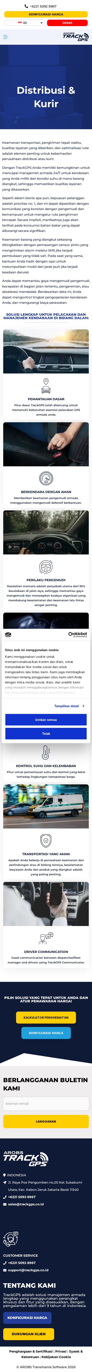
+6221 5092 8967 (22, 1197)
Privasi (61, 1351)
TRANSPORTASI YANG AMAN (46, 854)
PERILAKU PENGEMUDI (46, 580)
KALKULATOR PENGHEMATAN (46, 1017)
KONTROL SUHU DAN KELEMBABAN (46, 766)
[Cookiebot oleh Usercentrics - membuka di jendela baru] (68, 635)
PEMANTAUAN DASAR (46, 399)
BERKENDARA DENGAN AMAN (46, 492)
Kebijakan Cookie (56, 1357)
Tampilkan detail (66, 706)
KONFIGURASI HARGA (46, 1033)
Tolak (46, 733)
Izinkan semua (46, 719)
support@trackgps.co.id (28, 1270)
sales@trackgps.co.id (26, 1204)
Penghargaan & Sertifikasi (31, 1351)
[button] (24, 23)
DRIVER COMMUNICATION (46, 952)
